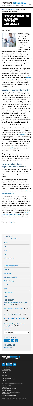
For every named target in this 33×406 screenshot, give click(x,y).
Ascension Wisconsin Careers (8, 378)
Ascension (4, 380)
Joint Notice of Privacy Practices (9, 389)
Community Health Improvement (9, 395)
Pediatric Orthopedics (10, 277)
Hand (5, 250)
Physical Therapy (9, 281)
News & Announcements (11, 265)
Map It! (4, 372)
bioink (11, 148)
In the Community (9, 258)
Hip (5, 254)
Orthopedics (11, 222)
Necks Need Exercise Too (11, 314)
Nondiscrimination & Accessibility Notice (11, 392)
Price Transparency (6, 394)
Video (5, 296)
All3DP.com (21, 134)
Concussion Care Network (11, 239)
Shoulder (6, 285)
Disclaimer (4, 387)
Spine (5, 288)
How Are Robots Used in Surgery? (14, 308)
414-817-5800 (8, 370)
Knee (5, 262)
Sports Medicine (8, 292)
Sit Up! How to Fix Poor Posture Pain (14, 318)
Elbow (5, 242)
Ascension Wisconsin (6, 377)
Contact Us (7, 347)
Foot (5, 246)
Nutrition (6, 269)
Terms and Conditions (6, 390)
